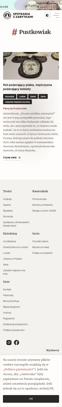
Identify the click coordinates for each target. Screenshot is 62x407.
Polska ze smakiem (42, 253)
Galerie (7, 205)
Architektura (9, 241)
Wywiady (8, 211)
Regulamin (9, 318)
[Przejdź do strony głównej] (18, 15)
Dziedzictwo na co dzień (15, 247)
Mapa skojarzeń (11, 307)
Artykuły (7, 199)
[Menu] (56, 15)
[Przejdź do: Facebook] (16, 342)
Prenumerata (39, 199)
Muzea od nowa (40, 247)
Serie (36, 233)
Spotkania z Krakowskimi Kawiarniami (16, 224)
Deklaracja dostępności (15, 324)
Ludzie (6, 253)
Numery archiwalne (42, 205)
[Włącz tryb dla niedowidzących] (47, 15)
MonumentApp (11, 301)
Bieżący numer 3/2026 (44, 211)
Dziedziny (10, 233)
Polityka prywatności (13, 330)
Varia (5, 265)
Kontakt (7, 289)
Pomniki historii (40, 241)
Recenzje (8, 216)
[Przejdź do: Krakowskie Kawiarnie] (31, 5)
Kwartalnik (40, 191)
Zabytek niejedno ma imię (14, 272)
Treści (7, 191)
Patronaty (8, 295)
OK (31, 399)
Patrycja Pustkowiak (15, 108)
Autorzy (7, 313)
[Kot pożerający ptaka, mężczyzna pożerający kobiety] (31, 66)
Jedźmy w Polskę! (12, 259)
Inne (6, 281)
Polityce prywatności (19, 369)
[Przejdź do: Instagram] (9, 342)
